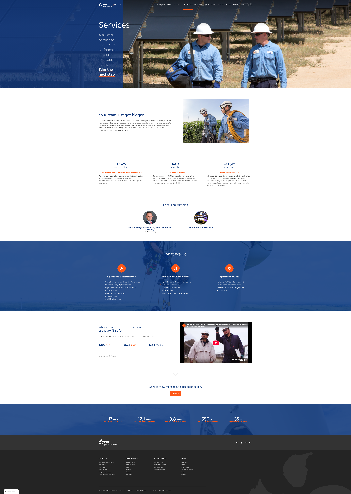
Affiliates (243, 4)
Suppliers (206, 5)
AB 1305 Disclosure (141, 490)
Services (128, 472)
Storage (128, 469)
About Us (176, 5)
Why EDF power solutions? (164, 5)
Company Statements (105, 472)
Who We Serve (103, 467)
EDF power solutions (165, 490)
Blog (182, 472)
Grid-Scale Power (159, 462)
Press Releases (185, 467)
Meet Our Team (103, 469)
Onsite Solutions (158, 467)
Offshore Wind (130, 464)
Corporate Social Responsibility (107, 474)
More (183, 459)
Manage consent (11, 492)
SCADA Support (167, 291)
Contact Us (175, 393)
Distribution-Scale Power (161, 464)
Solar (127, 467)
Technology (132, 459)
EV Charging (129, 474)
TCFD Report (152, 490)
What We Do (187, 5)
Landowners (198, 5)
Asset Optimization (159, 469)
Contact (235, 5)
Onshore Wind (130, 462)
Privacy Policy (129, 490)
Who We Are (102, 464)
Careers (220, 5)
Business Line (160, 459)
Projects (213, 5)
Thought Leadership (187, 469)
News (228, 5)
